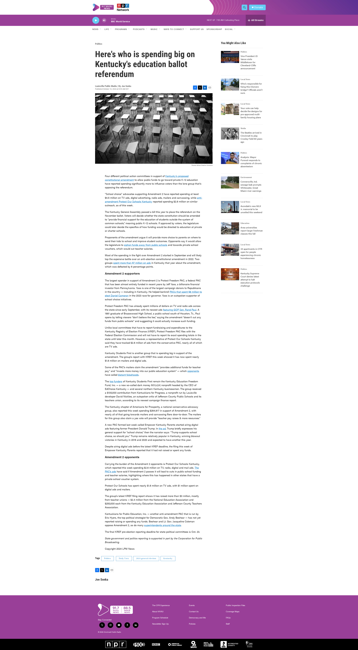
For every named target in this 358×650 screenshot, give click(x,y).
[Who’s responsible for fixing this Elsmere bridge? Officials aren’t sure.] (230, 85)
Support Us (197, 29)
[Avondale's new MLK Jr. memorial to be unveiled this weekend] (230, 207)
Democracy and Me (197, 618)
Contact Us (194, 611)
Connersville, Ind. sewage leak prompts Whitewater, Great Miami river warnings (251, 186)
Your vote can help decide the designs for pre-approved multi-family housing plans (251, 112)
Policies (192, 624)
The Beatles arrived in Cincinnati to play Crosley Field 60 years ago (251, 137)
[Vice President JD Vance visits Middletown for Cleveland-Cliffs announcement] (230, 57)
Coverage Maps (232, 611)
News (95, 29)
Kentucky (167, 558)
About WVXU (157, 611)
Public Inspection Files (235, 605)
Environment (246, 177)
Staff (228, 624)
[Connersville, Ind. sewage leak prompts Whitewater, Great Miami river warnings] (230, 182)
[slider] (108, 20)
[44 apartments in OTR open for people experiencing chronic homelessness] (230, 250)
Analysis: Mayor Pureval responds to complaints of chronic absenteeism (251, 161)
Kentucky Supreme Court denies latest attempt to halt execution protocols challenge (250, 279)
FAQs (228, 618)
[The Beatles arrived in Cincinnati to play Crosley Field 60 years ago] (230, 133)
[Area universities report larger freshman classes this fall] (230, 228)
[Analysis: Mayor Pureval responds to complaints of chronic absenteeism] (230, 158)
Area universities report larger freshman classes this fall (252, 230)
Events (192, 605)
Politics (98, 43)
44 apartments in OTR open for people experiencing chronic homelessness (251, 253)
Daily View (124, 558)
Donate (258, 7)
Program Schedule (160, 618)
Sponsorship (214, 29)
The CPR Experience (161, 605)
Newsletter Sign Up (160, 624)
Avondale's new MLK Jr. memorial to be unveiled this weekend (251, 209)
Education (245, 223)
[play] (96, 20)
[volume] (104, 20)
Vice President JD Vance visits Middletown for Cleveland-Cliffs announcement (249, 62)
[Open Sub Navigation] (100, 29)
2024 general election (146, 558)
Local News (245, 79)
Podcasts (139, 29)
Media (243, 128)
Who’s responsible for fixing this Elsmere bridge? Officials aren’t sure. (251, 88)
